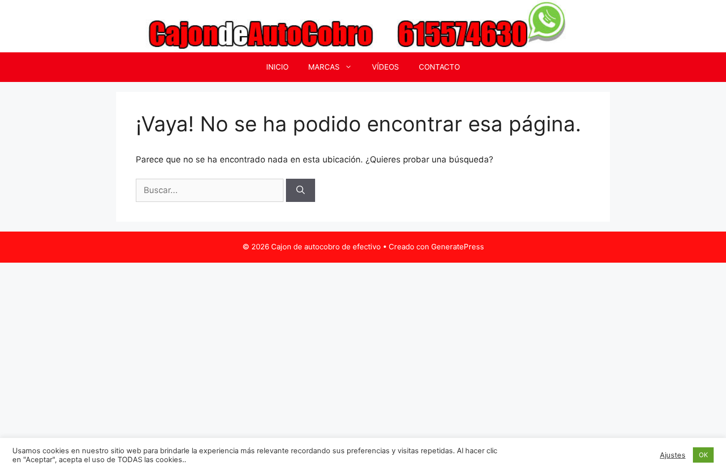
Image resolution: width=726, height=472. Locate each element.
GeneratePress (457, 246)
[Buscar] (300, 190)
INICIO (277, 67)
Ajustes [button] (673, 455)
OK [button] (703, 455)
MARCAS (324, 67)
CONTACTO (439, 67)
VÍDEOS (385, 67)
